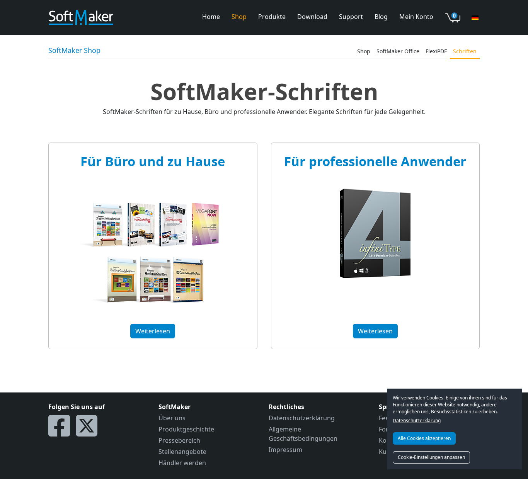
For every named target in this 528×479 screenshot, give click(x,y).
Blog (381, 16)
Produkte (272, 16)
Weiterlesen (152, 331)
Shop (239, 16)
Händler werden (182, 463)
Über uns (172, 418)
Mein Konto (416, 16)
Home (211, 16)
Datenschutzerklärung (417, 420)
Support (351, 16)
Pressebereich (179, 440)
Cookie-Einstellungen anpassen (431, 457)
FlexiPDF (436, 51)
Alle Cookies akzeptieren (424, 438)
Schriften (465, 51)
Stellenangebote (182, 451)
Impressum (285, 449)
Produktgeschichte (186, 429)
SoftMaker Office (397, 51)
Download (312, 16)
